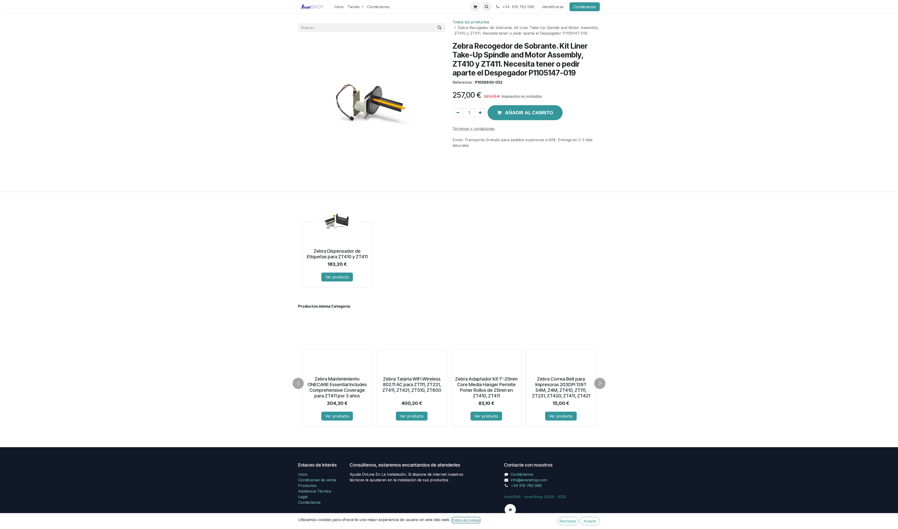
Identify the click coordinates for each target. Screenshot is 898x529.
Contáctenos (584, 6)
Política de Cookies (466, 520)
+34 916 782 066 (517, 6)
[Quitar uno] (458, 112)
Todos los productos (471, 22)
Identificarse (553, 6)
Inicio (303, 474)
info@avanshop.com (529, 480)
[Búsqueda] (439, 27)
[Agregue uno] (480, 112)
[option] (449, 243)
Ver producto (337, 277)
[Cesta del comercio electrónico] (475, 7)
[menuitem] (339, 6)
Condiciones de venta (317, 480)
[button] (487, 7)
